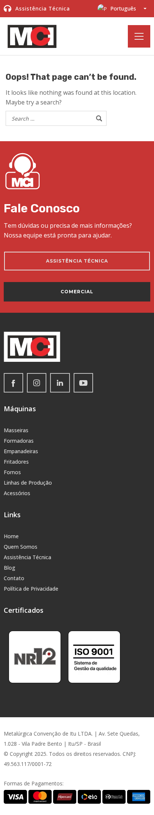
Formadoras (19, 440)
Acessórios (17, 493)
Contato (14, 578)
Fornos (12, 472)
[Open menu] (139, 36)
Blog (9, 567)
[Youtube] (83, 383)
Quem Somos (20, 546)
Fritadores (16, 461)
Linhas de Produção (28, 482)
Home (11, 536)
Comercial (77, 291)
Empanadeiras (21, 451)
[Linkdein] (60, 383)
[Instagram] (37, 383)
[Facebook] (13, 383)
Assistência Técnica (27, 557)
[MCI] (32, 36)
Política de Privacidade (31, 588)
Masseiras (16, 430)
